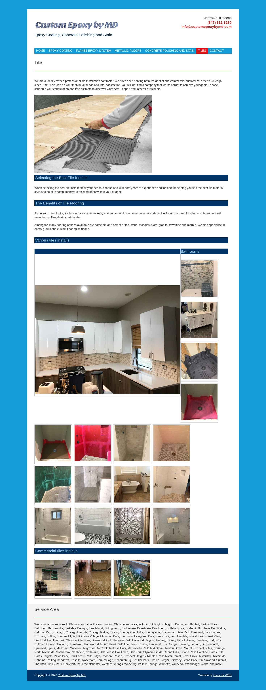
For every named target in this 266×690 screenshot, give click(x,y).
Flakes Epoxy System (93, 50)
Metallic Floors (128, 50)
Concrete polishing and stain (169, 50)
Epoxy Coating (60, 50)
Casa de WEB (222, 675)
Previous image (37, 252)
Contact (217, 50)
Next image (40, 252)
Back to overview (177, 267)
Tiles (202, 50)
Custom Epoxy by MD (72, 675)
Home (40, 50)
